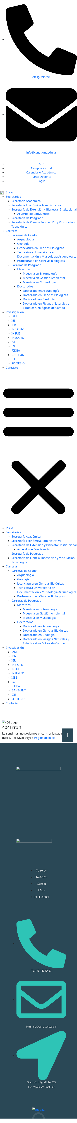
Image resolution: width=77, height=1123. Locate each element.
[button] (38, 449)
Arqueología (25, 239)
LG (13, 346)
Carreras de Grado (24, 235)
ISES (14, 342)
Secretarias (13, 197)
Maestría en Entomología (40, 274)
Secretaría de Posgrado (27, 218)
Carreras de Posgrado (26, 265)
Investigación (15, 312)
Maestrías (24, 269)
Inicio (9, 192)
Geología (23, 244)
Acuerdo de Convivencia (33, 214)
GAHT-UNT (18, 355)
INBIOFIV (17, 329)
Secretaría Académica (26, 201)
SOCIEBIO (18, 363)
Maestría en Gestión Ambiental (44, 278)
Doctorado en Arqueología (41, 291)
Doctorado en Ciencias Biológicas (45, 295)
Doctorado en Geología (39, 299)
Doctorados (25, 286)
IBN (13, 321)
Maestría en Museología (39, 282)
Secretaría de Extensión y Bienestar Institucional (44, 209)
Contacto (12, 368)
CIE (13, 359)
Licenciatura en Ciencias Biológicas (40, 248)
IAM (14, 316)
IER (13, 325)
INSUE (15, 333)
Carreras (12, 231)
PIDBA (15, 350)
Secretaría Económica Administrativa (36, 205)
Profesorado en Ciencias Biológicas (41, 261)
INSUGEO (17, 338)
